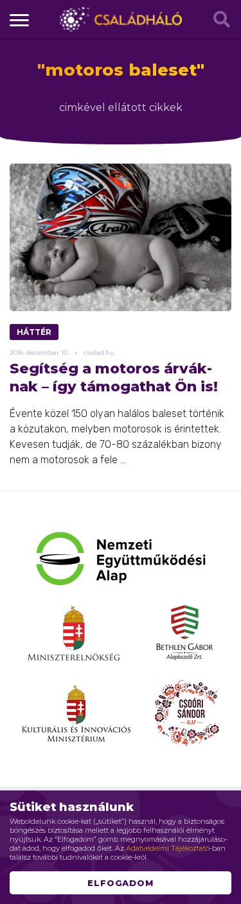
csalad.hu (99, 352)
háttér (34, 332)
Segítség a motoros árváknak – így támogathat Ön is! (114, 377)
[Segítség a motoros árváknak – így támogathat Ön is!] (120, 237)
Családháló (121, 19)
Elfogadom (120, 883)
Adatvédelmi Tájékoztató (168, 848)
